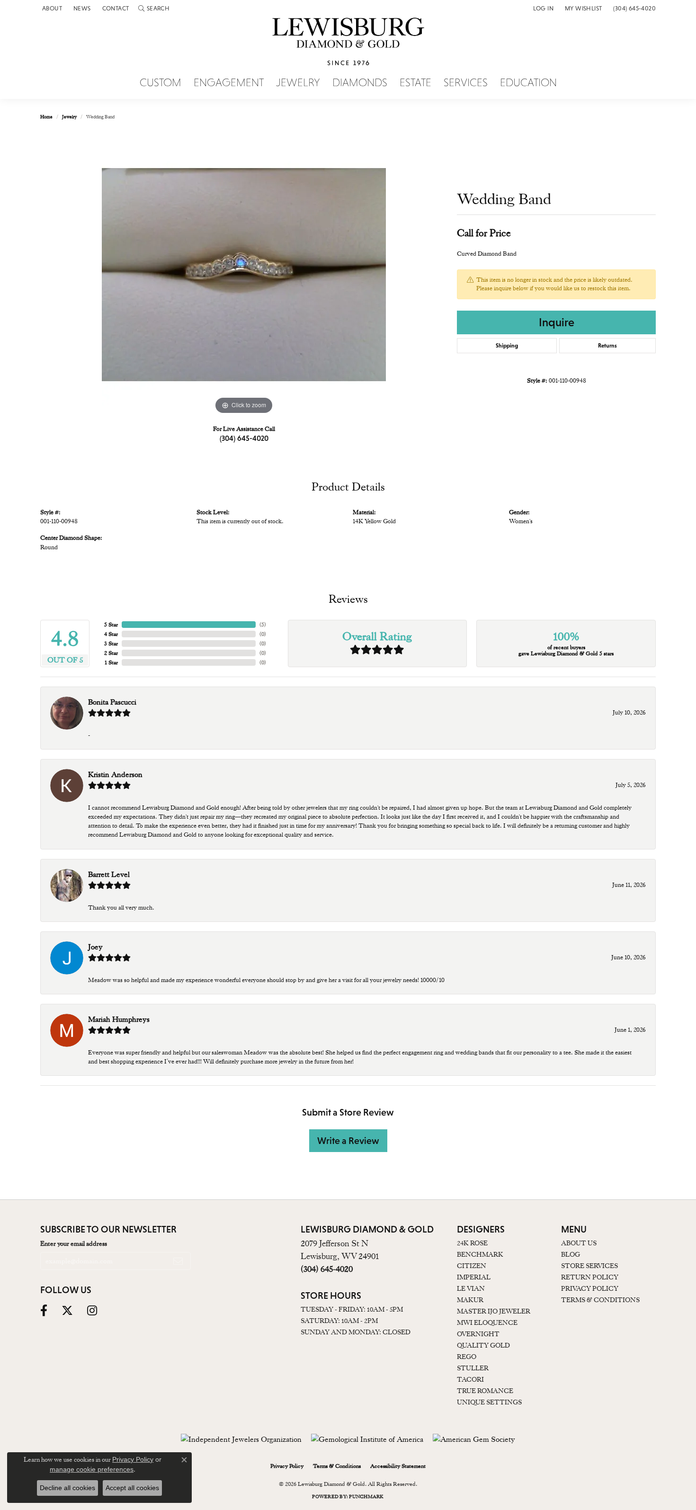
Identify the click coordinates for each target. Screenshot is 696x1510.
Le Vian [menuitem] (471, 1288)
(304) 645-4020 (244, 438)
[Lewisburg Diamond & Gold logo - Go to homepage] (348, 47)
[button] (154, 8)
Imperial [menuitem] (474, 1277)
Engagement (229, 83)
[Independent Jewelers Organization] (241, 1439)
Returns (607, 345)
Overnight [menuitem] (478, 1334)
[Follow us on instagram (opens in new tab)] (92, 1310)
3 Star (111, 643)
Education (528, 83)
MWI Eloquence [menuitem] (487, 1322)
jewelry (69, 117)
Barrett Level (109, 874)
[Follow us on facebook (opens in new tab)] (44, 1310)
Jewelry (298, 83)
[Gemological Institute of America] (367, 1439)
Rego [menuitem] (466, 1356)
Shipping (507, 345)
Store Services (589, 1265)
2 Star (111, 653)
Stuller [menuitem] (473, 1368)
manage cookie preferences (92, 1469)
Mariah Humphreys (119, 1019)
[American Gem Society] (474, 1439)
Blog (570, 1254)
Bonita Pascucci (112, 702)
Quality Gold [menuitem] (483, 1345)
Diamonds (359, 83)
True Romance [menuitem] (485, 1390)
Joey (95, 947)
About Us (579, 1243)
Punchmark (366, 1496)
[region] (244, 275)
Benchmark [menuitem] (480, 1254)
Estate (415, 83)
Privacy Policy (589, 1288)
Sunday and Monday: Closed (355, 1332)
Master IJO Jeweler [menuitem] (493, 1311)
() (262, 624)
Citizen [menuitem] (471, 1265)
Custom (160, 83)
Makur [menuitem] (470, 1300)
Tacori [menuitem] (470, 1379)
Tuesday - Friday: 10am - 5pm (352, 1309)
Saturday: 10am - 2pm (339, 1320)
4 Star (111, 634)
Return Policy (589, 1277)
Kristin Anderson (115, 774)
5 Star (111, 624)
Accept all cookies (132, 1488)
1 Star (111, 662)
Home (46, 117)
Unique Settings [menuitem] (489, 1402)
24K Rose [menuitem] (472, 1243)
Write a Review (348, 1140)
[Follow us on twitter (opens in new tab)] (67, 1310)
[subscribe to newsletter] (178, 1260)
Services (466, 83)
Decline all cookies (67, 1488)
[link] (51, 8)
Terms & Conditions (600, 1300)
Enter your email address (73, 1243)
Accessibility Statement (398, 1466)
